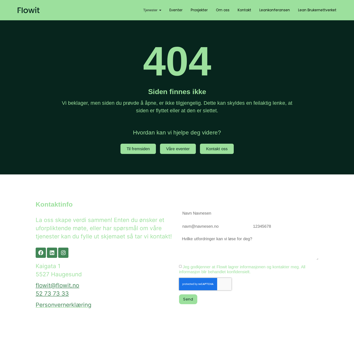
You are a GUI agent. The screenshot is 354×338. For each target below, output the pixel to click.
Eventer (176, 10)
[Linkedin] (52, 253)
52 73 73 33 (52, 293)
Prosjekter (199, 10)
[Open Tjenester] (160, 10)
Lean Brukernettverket (317, 10)
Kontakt (244, 10)
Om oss (222, 10)
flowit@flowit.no (57, 285)
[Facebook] (41, 253)
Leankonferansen (274, 10)
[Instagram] (63, 253)
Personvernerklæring (63, 304)
